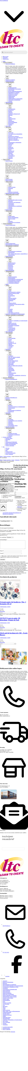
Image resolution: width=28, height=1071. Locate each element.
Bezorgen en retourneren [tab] (8, 514)
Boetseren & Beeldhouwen (11, 379)
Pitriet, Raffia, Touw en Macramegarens (11, 1011)
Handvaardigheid (6, 990)
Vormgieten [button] (8, 414)
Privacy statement (9, 454)
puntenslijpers (11, 121)
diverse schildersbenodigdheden (15, 91)
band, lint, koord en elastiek (14, 357)
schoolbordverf (11, 155)
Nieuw (4, 1007)
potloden (10, 120)
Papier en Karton (9, 180)
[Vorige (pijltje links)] (2, 535)
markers (10, 117)
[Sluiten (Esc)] (23, 1)
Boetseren (7, 398)
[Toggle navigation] (0, 49)
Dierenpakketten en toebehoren (12, 244)
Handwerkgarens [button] (9, 257)
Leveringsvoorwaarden (10, 453)
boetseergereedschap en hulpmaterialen (16, 406)
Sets (9, 220)
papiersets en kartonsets (13, 192)
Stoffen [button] (7, 285)
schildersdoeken (11, 96)
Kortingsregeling (9, 451)
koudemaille (10, 143)
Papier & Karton (9, 160)
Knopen (10, 366)
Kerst (4, 1001)
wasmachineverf (11, 329)
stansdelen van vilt (12, 343)
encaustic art (10, 110)
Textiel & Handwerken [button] (7, 223)
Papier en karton (11, 218)
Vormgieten (7, 412)
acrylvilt (10, 339)
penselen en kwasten (12, 95)
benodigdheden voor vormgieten (15, 420)
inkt (9, 141)
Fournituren (7, 349)
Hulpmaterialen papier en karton (12, 193)
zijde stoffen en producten (13, 312)
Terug (7, 78)
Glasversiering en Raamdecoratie (10, 989)
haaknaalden (11, 364)
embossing (10, 201)
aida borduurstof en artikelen (14, 292)
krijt (9, 116)
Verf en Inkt (8, 126)
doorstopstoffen (11, 295)
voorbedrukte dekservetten (14, 281)
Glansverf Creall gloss (13, 138)
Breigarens (10, 265)
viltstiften (10, 124)
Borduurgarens (11, 264)
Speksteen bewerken (9, 426)
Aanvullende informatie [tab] (8, 512)
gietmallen (10, 422)
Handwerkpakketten (9, 270)
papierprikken (11, 204)
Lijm (4, 1005)
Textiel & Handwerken (10, 225)
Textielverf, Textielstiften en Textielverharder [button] (14, 315)
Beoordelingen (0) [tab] (17, 512)
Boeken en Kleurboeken (8, 982)
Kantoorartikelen (6, 1000)
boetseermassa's (11, 408)
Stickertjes (10, 221)
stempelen (10, 208)
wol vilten (10, 346)
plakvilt (9, 340)
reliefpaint (10, 153)
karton (9, 189)
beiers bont (10, 294)
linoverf (9, 146)
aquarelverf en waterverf (13, 136)
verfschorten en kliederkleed (14, 99)
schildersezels (11, 97)
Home (1, 456)
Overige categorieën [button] (7, 437)
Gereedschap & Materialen (11, 442)
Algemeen (5, 980)
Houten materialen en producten (9, 995)
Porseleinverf (11, 411)
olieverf (9, 149)
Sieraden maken (8, 438)
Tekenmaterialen (9, 102)
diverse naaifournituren (13, 360)
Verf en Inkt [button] (8, 127)
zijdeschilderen (11, 330)
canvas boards (11, 90)
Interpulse (13, 1031)
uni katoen (10, 309)
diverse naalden (11, 362)
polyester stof (11, 305)
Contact (7, 449)
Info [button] (3, 446)
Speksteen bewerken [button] (10, 428)
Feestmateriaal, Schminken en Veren (10, 987)
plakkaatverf (10, 152)
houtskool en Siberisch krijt (14, 113)
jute (9, 301)
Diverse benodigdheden (13, 217)
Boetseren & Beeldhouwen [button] (8, 377)
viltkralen (10, 344)
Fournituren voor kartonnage (14, 202)
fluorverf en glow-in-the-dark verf (15, 137)
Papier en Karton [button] (9, 181)
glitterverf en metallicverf (13, 140)
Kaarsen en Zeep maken (8, 998)
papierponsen (11, 203)
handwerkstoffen (11, 299)
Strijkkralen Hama (7, 1017)
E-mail (2, 553)
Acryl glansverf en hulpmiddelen (15, 134)
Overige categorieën (9, 445)
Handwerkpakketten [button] (10, 271)
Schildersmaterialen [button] (10, 82)
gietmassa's (10, 423)
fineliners (10, 111)
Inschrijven (13, 853)
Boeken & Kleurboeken (10, 444)
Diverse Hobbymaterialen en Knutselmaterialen (13, 985)
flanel (9, 297)
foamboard (10, 188)
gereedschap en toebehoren (14, 434)
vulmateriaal (10, 374)
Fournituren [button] (8, 350)
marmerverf (10, 147)
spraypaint (10, 157)
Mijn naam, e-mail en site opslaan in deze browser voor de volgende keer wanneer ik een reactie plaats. (13, 556)
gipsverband (10, 424)
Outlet (4, 61)
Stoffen (7, 284)
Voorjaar (4, 1023)
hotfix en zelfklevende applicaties (15, 365)
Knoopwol (10, 267)
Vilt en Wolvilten (9, 331)
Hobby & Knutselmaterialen (11, 443)
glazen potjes (11, 363)
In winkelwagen (18, 496)
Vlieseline (10, 311)
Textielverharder (11, 328)
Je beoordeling (3, 539)
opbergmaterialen (12, 118)
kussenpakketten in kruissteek (14, 280)
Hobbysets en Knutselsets (8, 994)
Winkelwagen (6, 59)
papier (9, 190)
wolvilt (9, 348)
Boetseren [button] (8, 400)
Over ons (7, 448)
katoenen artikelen (12, 303)
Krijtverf (10, 144)
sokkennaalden (11, 370)
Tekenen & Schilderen (10, 63)
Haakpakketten (11, 252)
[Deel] (20, 1)
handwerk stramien (12, 298)
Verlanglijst (5, 57)
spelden (9, 371)
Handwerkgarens (9, 256)
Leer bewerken (6, 1004)
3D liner (10, 321)
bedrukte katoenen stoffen (13, 293)
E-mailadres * (6, 846)
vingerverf (10, 158)
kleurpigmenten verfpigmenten (14, 142)
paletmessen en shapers (13, 93)
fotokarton (17, 460)
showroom (19, 506)
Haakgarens (10, 266)
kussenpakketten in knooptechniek (15, 279)
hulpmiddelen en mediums (13, 92)
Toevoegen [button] (2, 611)
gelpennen (10, 112)
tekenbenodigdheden (12, 122)
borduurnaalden (11, 358)
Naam (1, 550)
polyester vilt (11, 342)
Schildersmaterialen (9, 81)
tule (9, 307)
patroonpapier (11, 369)
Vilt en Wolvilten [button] (9, 332)
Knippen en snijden (7, 1002)
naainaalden (10, 368)
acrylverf (10, 135)
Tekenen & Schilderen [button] (7, 62)
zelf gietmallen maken (13, 425)
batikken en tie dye (12, 323)
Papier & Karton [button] (6, 159)
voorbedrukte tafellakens (13, 283)
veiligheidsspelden (12, 373)
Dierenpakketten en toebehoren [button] (12, 246)
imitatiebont (10, 300)
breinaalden (10, 359)
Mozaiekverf (11, 148)
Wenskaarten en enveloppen (14, 222)
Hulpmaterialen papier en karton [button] (12, 194)
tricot (9, 306)
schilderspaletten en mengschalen (15, 98)
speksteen (10, 435)
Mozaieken (7, 439)
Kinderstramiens (11, 278)
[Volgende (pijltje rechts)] (25, 535)
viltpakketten (11, 345)
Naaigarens (10, 269)
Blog (6, 450)
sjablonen (10, 207)
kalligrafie (10, 115)
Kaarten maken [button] (9, 211)
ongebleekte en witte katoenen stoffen (16, 304)
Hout (6, 440)
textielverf (10, 326)
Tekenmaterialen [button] (9, 103)
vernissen (10, 101)
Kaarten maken (8, 209)
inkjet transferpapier (12, 324)
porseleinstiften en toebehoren (14, 410)
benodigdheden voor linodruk (14, 89)
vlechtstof (10, 310)
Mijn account (5, 56)
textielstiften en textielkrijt (13, 325)
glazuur (9, 409)
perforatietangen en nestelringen (15, 206)
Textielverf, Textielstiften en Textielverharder (15, 314)
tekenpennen (11, 123)
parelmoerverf (11, 151)
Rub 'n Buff (10, 154)
